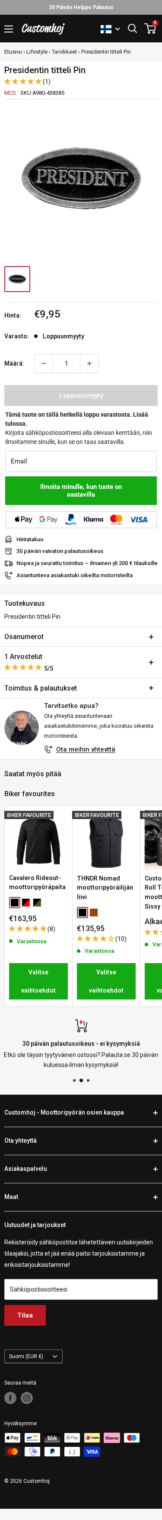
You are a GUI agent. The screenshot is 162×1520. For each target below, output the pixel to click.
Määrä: (14, 363)
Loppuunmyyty (81, 395)
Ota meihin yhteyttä (85, 749)
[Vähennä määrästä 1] (44, 363)
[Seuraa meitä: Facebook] (10, 1398)
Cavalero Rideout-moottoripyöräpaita (37, 882)
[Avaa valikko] (8, 29)
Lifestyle (37, 51)
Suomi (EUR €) (26, 1356)
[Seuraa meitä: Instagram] (27, 1398)
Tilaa (25, 1315)
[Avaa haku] (132, 28)
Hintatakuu (29, 539)
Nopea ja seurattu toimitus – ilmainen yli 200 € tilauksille (87, 563)
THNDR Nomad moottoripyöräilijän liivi (105, 887)
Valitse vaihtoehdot (38, 981)
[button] (23, 81)
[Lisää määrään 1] (89, 363)
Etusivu (13, 51)
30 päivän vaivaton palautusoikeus (59, 551)
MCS (10, 93)
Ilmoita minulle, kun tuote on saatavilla (81, 490)
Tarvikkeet (64, 51)
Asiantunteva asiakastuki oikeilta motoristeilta (74, 575)
